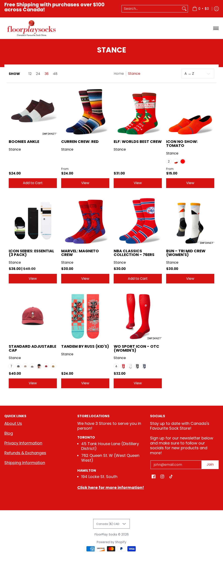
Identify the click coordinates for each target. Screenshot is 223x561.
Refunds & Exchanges (25, 453)
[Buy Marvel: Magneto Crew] (85, 221)
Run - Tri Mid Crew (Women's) (185, 253)
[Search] (184, 8)
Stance (15, 149)
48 (55, 74)
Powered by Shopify (111, 542)
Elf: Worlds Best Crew (138, 141)
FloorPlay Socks (106, 534)
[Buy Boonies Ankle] (33, 111)
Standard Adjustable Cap (32, 348)
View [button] (85, 182)
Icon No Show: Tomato (182, 143)
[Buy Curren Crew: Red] (85, 111)
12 (30, 74)
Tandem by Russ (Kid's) (85, 346)
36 (47, 74)
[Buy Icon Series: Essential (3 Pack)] (33, 221)
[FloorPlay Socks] (31, 28)
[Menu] (216, 28)
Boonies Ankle (24, 141)
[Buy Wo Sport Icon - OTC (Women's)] (138, 316)
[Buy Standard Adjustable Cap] (33, 316)
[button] (153, 477)
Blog (8, 433)
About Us (13, 423)
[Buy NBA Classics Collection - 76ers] (138, 221)
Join (210, 464)
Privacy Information (23, 443)
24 (38, 74)
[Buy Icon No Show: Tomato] (190, 111)
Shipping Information (24, 462)
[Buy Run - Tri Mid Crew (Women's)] (190, 221)
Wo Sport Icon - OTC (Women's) (136, 348)
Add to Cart (33, 182)
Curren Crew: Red (80, 141)
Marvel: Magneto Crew (80, 253)
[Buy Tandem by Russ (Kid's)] (85, 316)
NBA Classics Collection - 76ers (134, 253)
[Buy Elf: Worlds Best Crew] (138, 111)
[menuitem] (200, 8)
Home (119, 73)
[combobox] (151, 8)
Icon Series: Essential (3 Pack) (31, 253)
